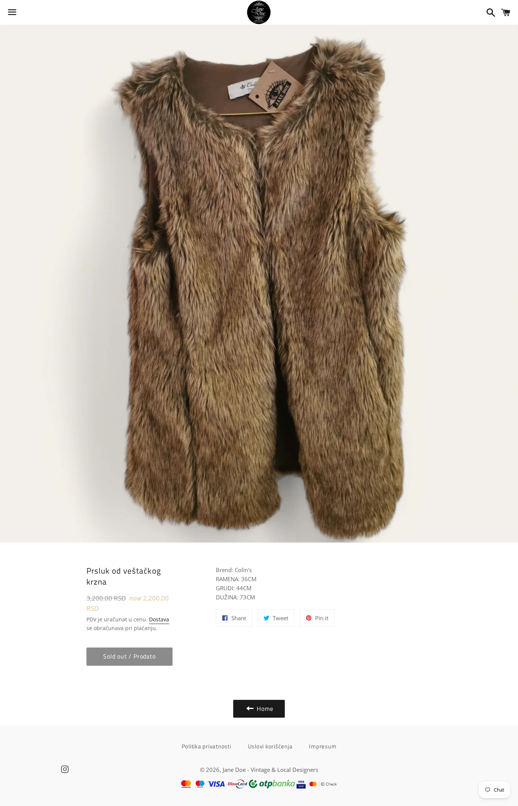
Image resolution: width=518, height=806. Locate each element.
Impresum (322, 746)
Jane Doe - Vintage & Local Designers (270, 769)
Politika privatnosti (206, 746)
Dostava (159, 619)
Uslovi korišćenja (270, 746)
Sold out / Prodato (129, 656)
